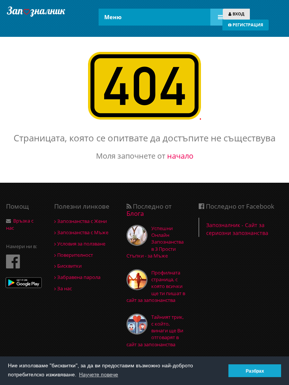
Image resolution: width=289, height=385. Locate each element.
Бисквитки (69, 265)
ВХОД (237, 14)
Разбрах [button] (255, 370)
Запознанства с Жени (81, 221)
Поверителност (74, 255)
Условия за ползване (80, 243)
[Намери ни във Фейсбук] (13, 261)
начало (180, 156)
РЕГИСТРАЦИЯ (247, 24)
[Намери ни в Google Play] (23, 283)
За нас (64, 288)
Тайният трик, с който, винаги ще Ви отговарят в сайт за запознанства (155, 331)
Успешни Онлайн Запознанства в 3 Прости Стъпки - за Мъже (155, 242)
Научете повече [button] (98, 374)
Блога (135, 213)
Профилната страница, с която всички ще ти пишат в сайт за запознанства (155, 286)
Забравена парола (78, 277)
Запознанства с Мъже (82, 232)
